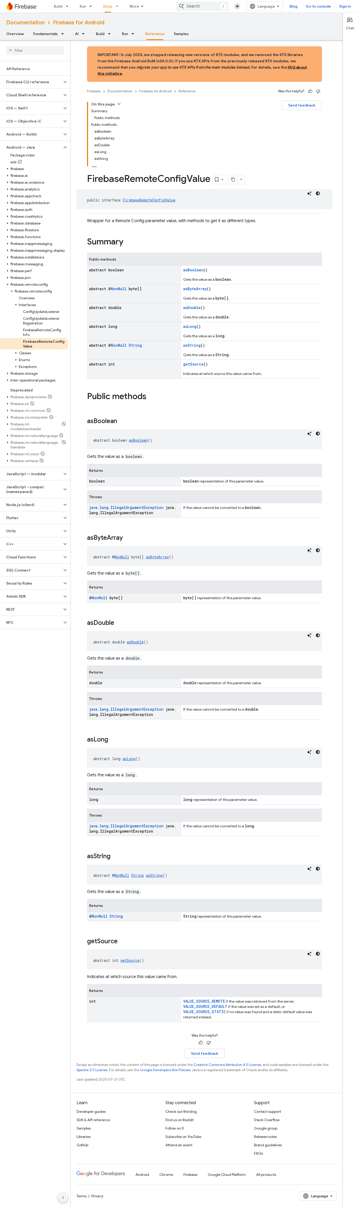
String (135, 345)
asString (192, 345)
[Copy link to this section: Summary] (128, 242)
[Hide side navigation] (63, 1197)
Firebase (94, 91)
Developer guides (91, 1111)
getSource (193, 364)
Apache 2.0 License (92, 1070)
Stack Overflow (267, 1120)
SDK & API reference (93, 1120)
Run (83, 6)
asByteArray (195, 288)
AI (77, 33)
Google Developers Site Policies (165, 1070)
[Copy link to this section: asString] (116, 857)
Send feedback (301, 105)
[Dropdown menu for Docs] (118, 6)
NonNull (118, 288)
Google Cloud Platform (227, 1174)
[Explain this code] (309, 193)
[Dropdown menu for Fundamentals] (64, 33)
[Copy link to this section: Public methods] (151, 397)
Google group (265, 1128)
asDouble (192, 307)
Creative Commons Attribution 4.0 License (227, 1065)
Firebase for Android (78, 22)
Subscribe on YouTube (183, 1136)
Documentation (25, 22)
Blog (293, 6)
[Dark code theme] (318, 193)
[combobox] (202, 6)
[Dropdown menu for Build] (68, 6)
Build (58, 6)
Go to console (318, 6)
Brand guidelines (268, 1145)
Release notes (265, 1136)
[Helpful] (310, 91)
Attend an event (178, 1145)
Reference (154, 33)
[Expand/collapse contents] (119, 104)
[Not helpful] (318, 91)
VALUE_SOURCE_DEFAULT (205, 1006)
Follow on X (174, 1128)
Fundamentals (45, 33)
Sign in (345, 6)
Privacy (97, 1196)
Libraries (83, 1136)
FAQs (258, 1153)
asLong (190, 326)
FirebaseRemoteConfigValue (149, 200)
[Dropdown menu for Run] (92, 6)
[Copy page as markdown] (233, 179)
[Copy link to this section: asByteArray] (128, 538)
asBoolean (193, 269)
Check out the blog (181, 1111)
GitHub (82, 1145)
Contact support (267, 1111)
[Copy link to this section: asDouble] (119, 623)
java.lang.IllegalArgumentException (126, 507)
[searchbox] (35, 50)
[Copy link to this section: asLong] (113, 740)
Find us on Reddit (179, 1120)
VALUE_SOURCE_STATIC (204, 1011)
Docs (107, 6)
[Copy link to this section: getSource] (123, 942)
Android (142, 1174)
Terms (82, 1196)
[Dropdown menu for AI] (85, 33)
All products (266, 1174)
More (134, 6)
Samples (181, 33)
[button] (31, 81)
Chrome (166, 1174)
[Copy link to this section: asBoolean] (122, 421)
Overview (15, 33)
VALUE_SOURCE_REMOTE (204, 1001)
